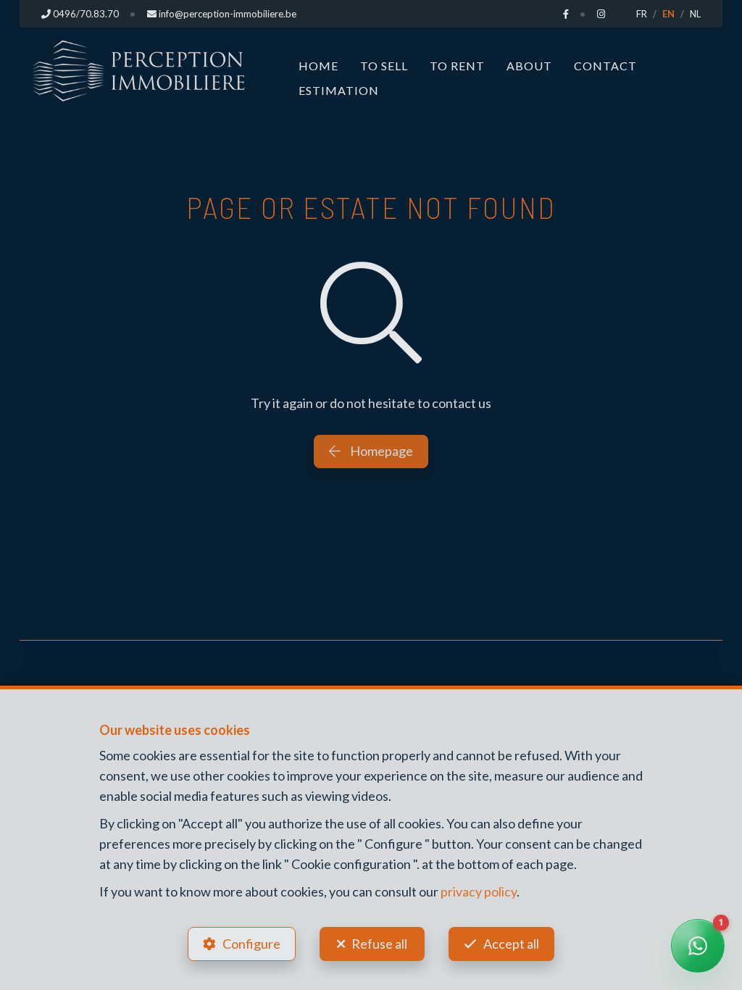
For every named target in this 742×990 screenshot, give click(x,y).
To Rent (457, 65)
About (529, 65)
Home (318, 65)
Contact (605, 65)
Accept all (511, 944)
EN (668, 14)
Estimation (339, 90)
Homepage (380, 451)
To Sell (384, 65)
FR (641, 14)
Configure (251, 944)
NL (695, 14)
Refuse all (379, 944)
